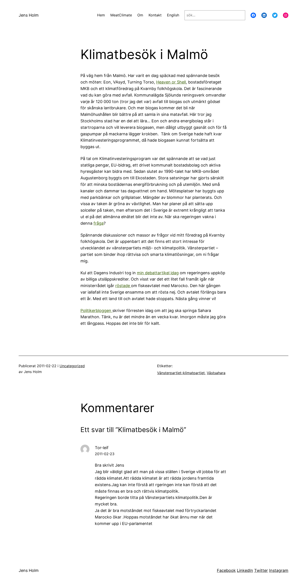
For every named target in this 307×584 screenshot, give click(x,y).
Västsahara (216, 373)
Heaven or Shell (171, 82)
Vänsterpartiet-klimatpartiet (181, 373)
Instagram (278, 570)
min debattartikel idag (158, 272)
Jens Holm (29, 15)
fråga (98, 223)
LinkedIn (245, 570)
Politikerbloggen (96, 310)
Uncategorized (72, 366)
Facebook (226, 570)
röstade (123, 285)
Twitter (261, 570)
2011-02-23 (104, 454)
